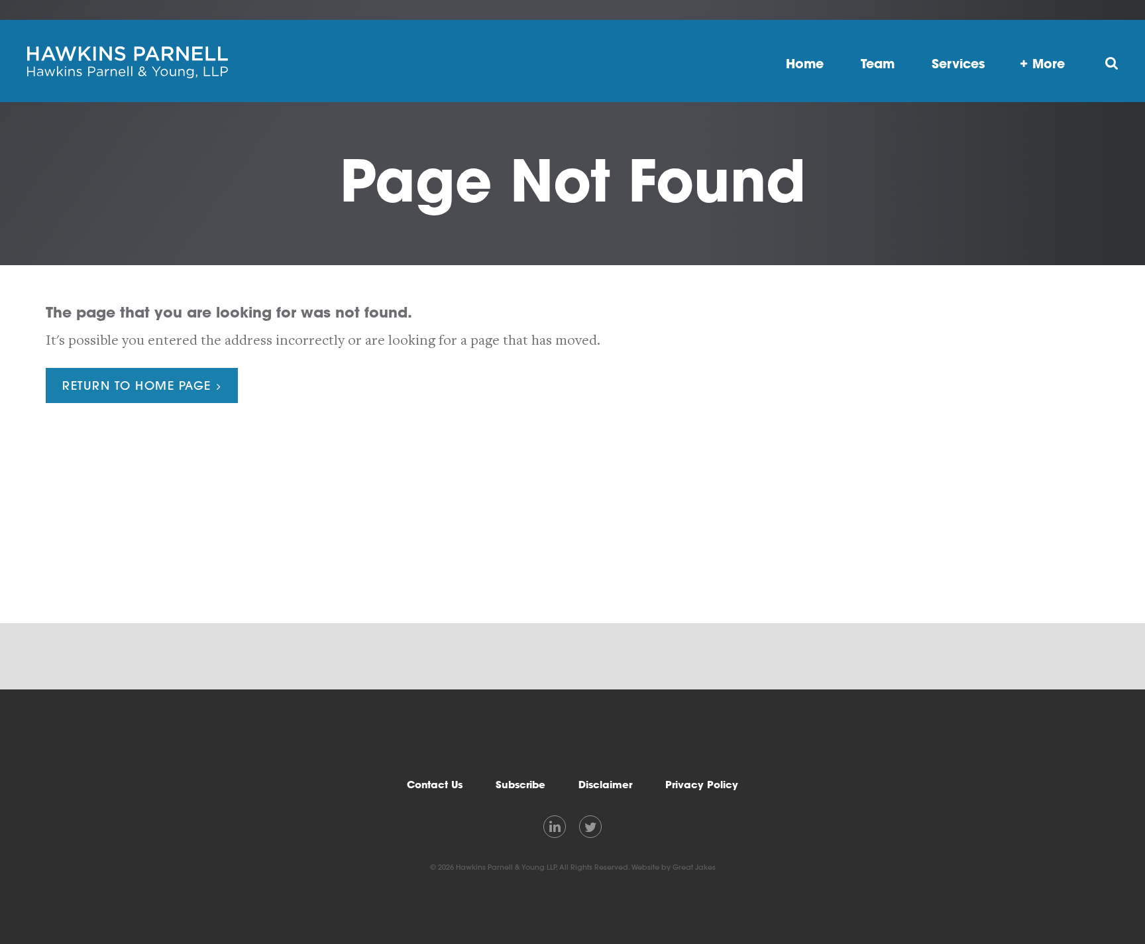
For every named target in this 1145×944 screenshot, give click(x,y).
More (1048, 63)
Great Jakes (694, 867)
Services (958, 63)
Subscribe (520, 785)
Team (878, 63)
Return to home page (136, 385)
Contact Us (435, 785)
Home (805, 63)
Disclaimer (605, 785)
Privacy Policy (701, 785)
